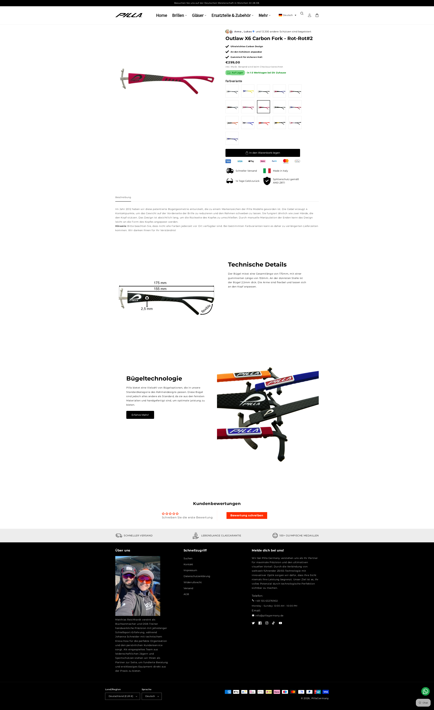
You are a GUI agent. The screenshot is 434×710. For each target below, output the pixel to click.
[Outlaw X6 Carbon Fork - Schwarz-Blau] (247, 122)
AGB (186, 594)
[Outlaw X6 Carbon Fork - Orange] (263, 122)
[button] (287, 15)
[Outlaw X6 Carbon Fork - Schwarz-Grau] (232, 106)
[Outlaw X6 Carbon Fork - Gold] (279, 122)
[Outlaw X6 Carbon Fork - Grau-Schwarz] (263, 91)
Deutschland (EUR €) (121, 696)
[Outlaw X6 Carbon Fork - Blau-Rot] (295, 106)
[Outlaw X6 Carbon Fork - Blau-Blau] (232, 138)
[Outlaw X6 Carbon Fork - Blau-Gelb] (247, 91)
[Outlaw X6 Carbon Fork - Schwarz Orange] (232, 122)
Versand (242, 66)
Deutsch (150, 696)
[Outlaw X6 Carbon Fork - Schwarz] (279, 106)
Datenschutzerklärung (197, 576)
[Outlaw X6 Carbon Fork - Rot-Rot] (247, 106)
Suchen (188, 558)
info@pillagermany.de (269, 615)
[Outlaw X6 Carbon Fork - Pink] (295, 122)
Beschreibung (123, 197)
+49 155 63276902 (266, 600)
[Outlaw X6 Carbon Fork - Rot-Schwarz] (295, 91)
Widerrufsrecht (193, 582)
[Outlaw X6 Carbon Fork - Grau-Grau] (232, 91)
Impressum (190, 570)
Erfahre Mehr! (140, 414)
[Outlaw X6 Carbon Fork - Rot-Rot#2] (263, 106)
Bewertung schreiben (246, 515)
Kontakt (188, 564)
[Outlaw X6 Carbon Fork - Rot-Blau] (279, 91)
